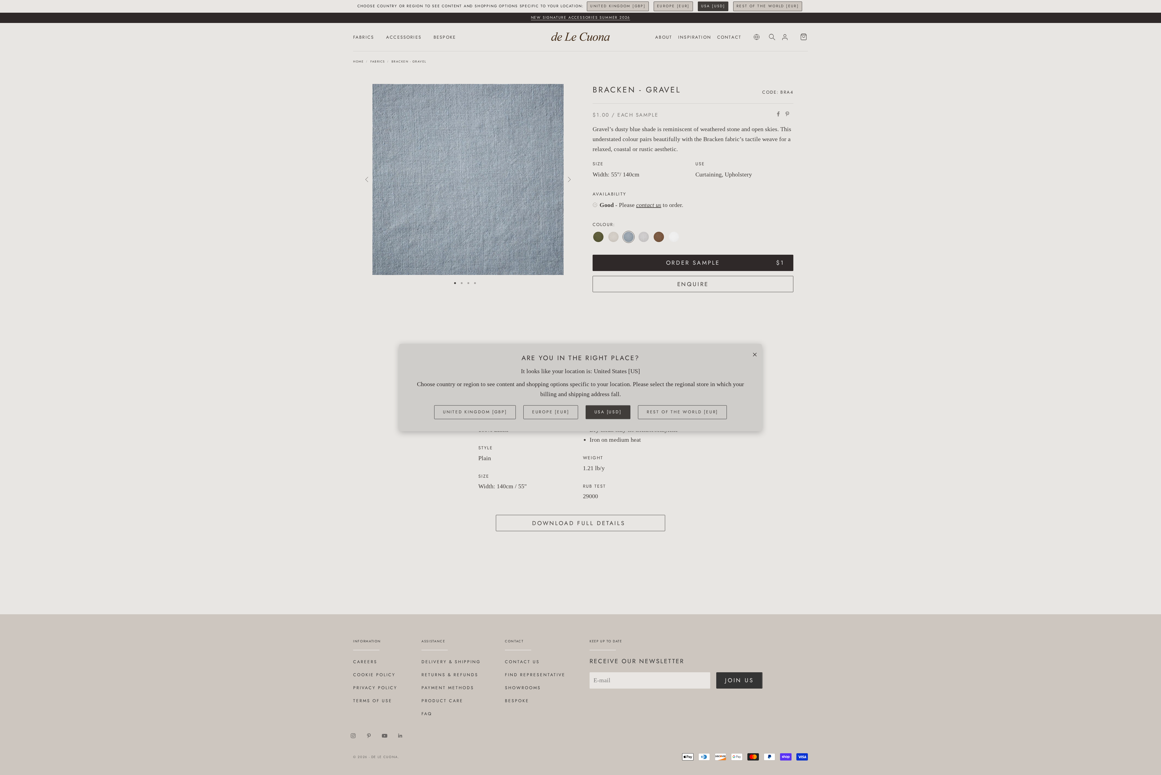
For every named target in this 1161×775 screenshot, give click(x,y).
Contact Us (522, 662)
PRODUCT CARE (442, 701)
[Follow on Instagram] (353, 736)
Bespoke (517, 701)
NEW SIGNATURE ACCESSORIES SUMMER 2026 (580, 17)
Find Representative (535, 675)
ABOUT (663, 37)
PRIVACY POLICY (375, 688)
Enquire (693, 284)
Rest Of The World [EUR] (768, 6)
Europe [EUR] (673, 6)
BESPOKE (445, 37)
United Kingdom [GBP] (618, 6)
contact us (648, 205)
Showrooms (523, 688)
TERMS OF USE (372, 701)
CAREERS (365, 662)
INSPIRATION (694, 37)
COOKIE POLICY (374, 675)
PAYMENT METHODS (447, 688)
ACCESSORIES (403, 37)
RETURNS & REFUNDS (449, 675)
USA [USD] (713, 6)
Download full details (578, 523)
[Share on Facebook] (778, 114)
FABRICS (363, 37)
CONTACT (729, 37)
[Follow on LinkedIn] (400, 736)
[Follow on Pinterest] (369, 736)
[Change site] (756, 37)
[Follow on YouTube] (385, 736)
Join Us (739, 680)
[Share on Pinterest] (787, 114)
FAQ (426, 714)
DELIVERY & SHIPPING (451, 662)
